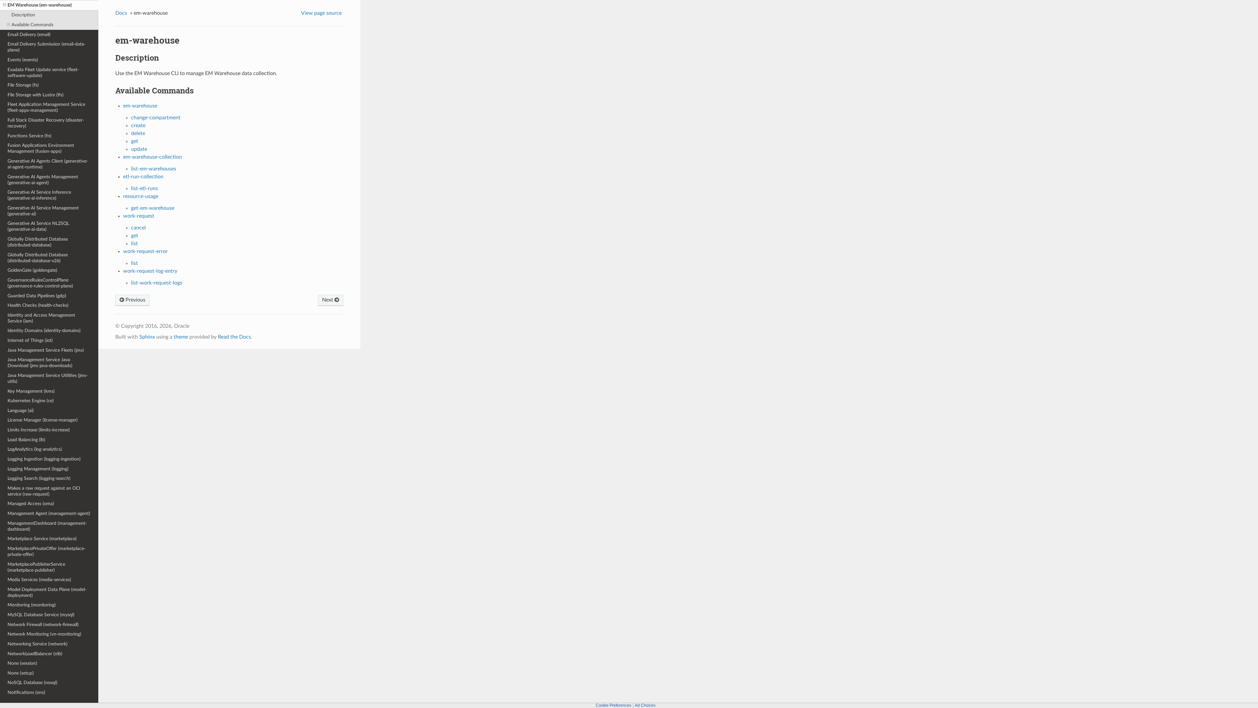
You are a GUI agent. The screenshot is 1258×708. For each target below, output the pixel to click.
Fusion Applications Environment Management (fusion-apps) (41, 148)
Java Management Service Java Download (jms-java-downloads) (40, 362)
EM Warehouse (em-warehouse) (40, 5)
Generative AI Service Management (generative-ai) (43, 211)
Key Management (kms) (31, 391)
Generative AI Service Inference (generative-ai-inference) (39, 195)
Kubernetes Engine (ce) (31, 400)
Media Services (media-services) (39, 579)
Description (23, 14)
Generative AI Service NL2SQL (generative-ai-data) (38, 226)
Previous (134, 300)
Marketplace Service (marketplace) (42, 538)
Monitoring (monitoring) (32, 604)
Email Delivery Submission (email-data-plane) (47, 47)
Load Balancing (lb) (26, 439)
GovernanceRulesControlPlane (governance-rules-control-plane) (40, 283)
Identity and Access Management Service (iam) (41, 318)
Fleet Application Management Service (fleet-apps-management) (46, 107)
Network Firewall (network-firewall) (43, 624)
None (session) (22, 663)
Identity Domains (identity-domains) (44, 330)
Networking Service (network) (37, 643)
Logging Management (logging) (38, 468)
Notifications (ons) (26, 692)
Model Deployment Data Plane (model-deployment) (47, 592)
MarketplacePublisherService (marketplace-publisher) (36, 567)
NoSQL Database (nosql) (32, 682)
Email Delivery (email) (29, 34)
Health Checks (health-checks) (38, 305)
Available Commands (32, 24)
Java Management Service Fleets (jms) (46, 350)
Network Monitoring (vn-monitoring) (44, 634)
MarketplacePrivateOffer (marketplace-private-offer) (47, 551)
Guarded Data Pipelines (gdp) (37, 295)
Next (328, 300)
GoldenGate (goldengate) (32, 270)
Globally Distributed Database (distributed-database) (38, 242)
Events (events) (23, 59)
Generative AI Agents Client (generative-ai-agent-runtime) (48, 164)
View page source (321, 13)
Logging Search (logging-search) (39, 478)
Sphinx (147, 337)
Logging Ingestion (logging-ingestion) (44, 459)
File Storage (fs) (23, 85)
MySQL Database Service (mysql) (41, 614)
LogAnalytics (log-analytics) (35, 449)
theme (181, 337)
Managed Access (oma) (31, 503)
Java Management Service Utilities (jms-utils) (48, 378)
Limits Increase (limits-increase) (39, 429)
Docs (121, 13)
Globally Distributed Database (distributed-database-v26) (38, 257)
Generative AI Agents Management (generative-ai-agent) (43, 179)
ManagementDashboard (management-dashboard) (47, 526)
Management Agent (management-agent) (49, 513)
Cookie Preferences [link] (613, 705)
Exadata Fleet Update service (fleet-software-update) (43, 72)
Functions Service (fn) (29, 135)
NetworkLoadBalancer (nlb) (35, 653)
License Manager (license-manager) (43, 420)
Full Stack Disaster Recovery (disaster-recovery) (46, 123)
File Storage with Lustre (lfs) (36, 94)
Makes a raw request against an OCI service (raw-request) (44, 491)
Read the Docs (234, 337)
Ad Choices (645, 705)
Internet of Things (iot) (30, 340)
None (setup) (21, 673)
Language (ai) (21, 410)
